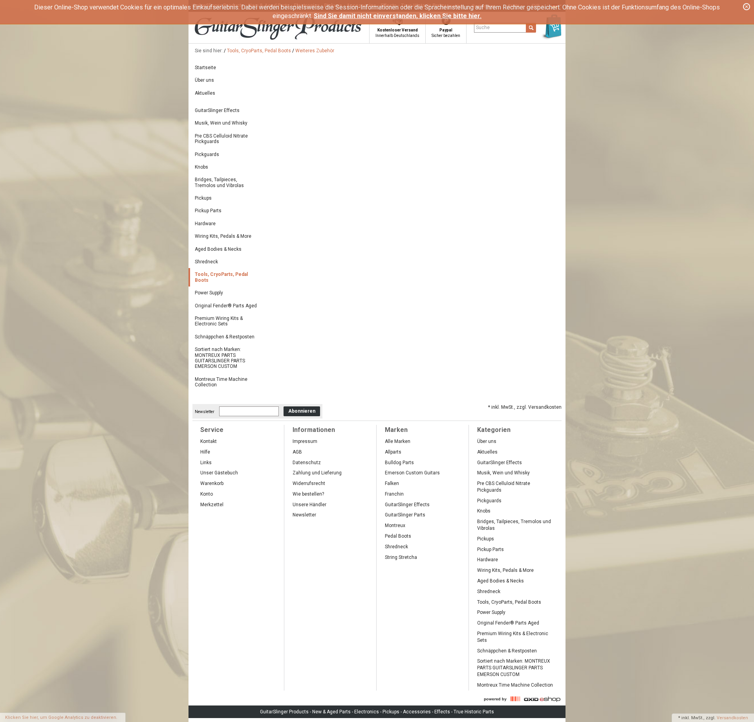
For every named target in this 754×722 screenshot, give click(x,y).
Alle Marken (397, 441)
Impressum (305, 441)
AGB (297, 452)
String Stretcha (401, 557)
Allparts (393, 452)
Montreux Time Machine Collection (221, 382)
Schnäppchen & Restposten (224, 337)
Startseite (205, 67)
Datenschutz (307, 462)
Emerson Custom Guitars (412, 473)
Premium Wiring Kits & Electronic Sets (219, 321)
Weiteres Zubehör (314, 50)
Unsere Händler (309, 504)
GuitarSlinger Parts (405, 515)
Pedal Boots (398, 536)
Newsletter (204, 411)
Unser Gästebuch (219, 473)
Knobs (201, 167)
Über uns (204, 80)
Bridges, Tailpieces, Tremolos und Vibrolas (219, 182)
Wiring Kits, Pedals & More (223, 236)
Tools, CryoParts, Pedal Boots (259, 50)
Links (206, 462)
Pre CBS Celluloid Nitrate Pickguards (221, 138)
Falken (392, 483)
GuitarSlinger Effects (217, 110)
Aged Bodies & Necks (218, 249)
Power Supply (209, 293)
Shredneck (206, 262)
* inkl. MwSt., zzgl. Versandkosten (525, 407)
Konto (206, 494)
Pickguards (207, 154)
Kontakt (208, 441)
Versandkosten (732, 717)
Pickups (203, 198)
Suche (483, 27)
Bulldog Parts (399, 462)
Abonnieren (301, 411)
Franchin (394, 494)
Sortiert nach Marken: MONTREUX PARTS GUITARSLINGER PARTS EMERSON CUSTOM (220, 358)
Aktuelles (205, 93)
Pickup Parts (208, 210)
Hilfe (205, 452)
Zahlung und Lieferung (317, 473)
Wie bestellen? (308, 494)
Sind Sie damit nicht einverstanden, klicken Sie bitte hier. (397, 16)
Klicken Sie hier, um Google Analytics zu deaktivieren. (61, 717)
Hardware (205, 223)
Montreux (395, 525)
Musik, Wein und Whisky (221, 123)
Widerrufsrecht (309, 483)
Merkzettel (211, 504)
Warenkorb (211, 483)
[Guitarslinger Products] (293, 29)
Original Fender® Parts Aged (226, 306)
